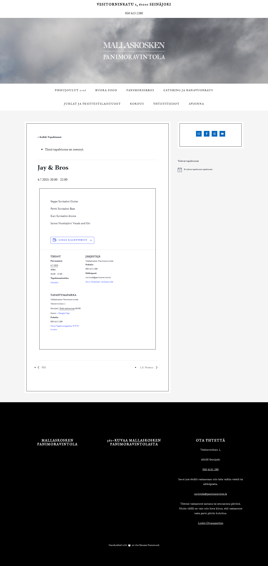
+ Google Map (63, 313)
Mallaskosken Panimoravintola (134, 51)
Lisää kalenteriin (73, 240)
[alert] (210, 170)
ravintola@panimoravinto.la (210, 494)
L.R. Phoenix (147, 368)
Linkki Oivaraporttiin (210, 523)
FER (43, 368)
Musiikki (54, 282)
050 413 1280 (134, 13)
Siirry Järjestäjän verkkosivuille (99, 282)
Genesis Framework (149, 545)
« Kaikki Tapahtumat (49, 137)
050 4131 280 (211, 469)
